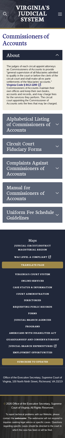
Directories (32, 300)
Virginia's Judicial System (32, 13)
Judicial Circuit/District (32, 245)
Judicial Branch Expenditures (31, 346)
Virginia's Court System (32, 274)
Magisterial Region (32, 249)
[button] (32, 55)
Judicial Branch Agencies (32, 319)
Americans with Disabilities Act (32, 332)
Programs (32, 326)
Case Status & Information (32, 287)
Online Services (32, 280)
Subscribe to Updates (32, 361)
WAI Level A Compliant (30, 257)
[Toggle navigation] (60, 14)
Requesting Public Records (32, 306)
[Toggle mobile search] (5, 14)
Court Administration (32, 293)
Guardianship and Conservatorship (32, 339)
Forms (32, 313)
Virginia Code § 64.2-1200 (22, 84)
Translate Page (32, 264)
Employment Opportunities (32, 352)
